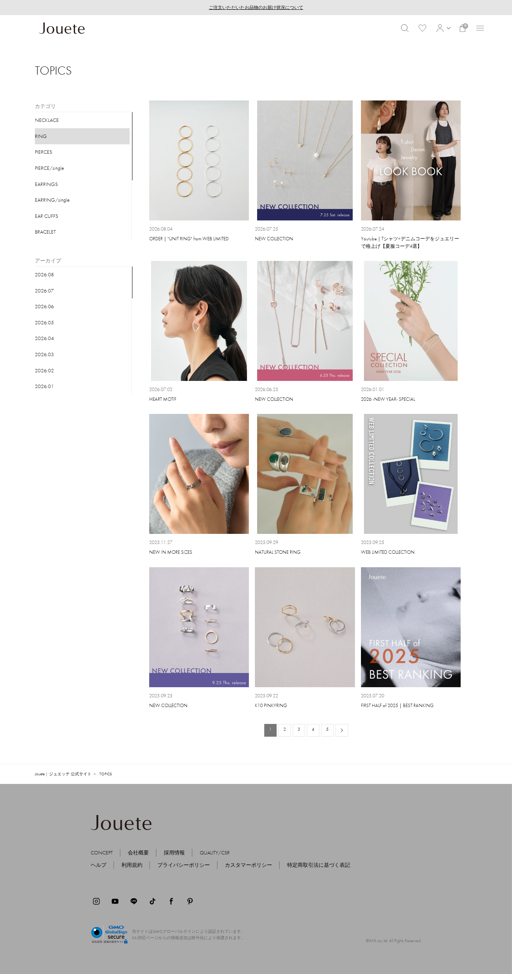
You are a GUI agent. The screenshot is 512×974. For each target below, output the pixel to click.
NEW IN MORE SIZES (170, 552)
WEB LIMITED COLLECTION (388, 552)
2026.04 (44, 338)
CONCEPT (102, 852)
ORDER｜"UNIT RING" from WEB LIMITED (189, 238)
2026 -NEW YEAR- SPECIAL (388, 399)
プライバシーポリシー (183, 865)
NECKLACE (47, 120)
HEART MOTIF (162, 399)
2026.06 (44, 306)
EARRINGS (46, 184)
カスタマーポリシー (248, 865)
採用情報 (174, 852)
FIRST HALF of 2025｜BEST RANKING (397, 705)
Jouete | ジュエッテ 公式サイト (63, 773)
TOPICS (105, 773)
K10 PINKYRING (271, 705)
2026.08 (44, 274)
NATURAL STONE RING (278, 552)
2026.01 (44, 386)
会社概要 (138, 852)
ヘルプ (98, 865)
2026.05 (44, 322)
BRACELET (45, 231)
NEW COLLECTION (274, 238)
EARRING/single (52, 199)
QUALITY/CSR (215, 852)
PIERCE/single (49, 168)
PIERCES (43, 151)
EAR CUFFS (46, 216)
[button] (442, 28)
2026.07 (44, 290)
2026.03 (44, 354)
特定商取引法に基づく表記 (318, 865)
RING (41, 136)
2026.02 (44, 370)
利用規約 (131, 865)
